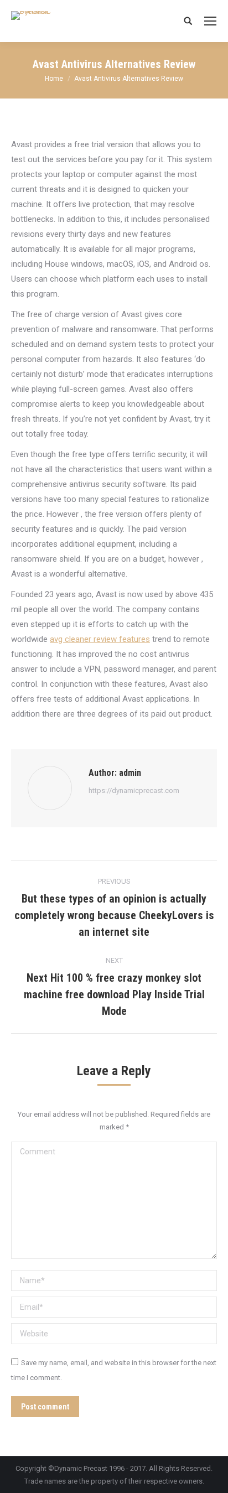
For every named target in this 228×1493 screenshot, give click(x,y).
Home (54, 78)
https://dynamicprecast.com (134, 790)
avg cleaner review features (100, 639)
